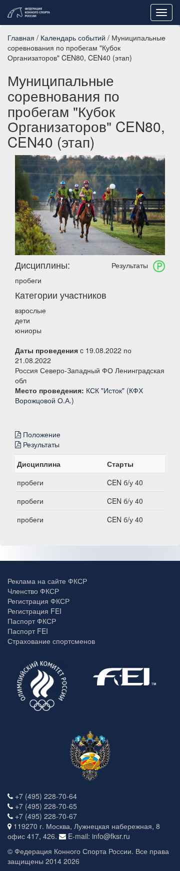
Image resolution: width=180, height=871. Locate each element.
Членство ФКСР (33, 591)
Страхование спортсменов (51, 641)
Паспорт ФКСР (32, 621)
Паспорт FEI (28, 631)
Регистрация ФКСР (39, 601)
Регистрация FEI (35, 611)
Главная (21, 38)
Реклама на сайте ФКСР (47, 581)
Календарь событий (73, 38)
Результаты (40, 444)
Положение (40, 434)
